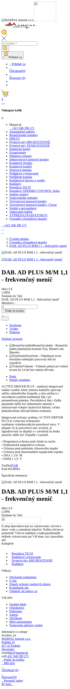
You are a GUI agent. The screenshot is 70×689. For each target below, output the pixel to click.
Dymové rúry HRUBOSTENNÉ (32, 560)
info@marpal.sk (18, 652)
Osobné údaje (17, 604)
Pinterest (14, 332)
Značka (6, 465)
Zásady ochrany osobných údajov (30, 584)
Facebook (15, 325)
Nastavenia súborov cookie (26, 625)
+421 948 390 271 (17, 656)
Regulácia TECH (22, 553)
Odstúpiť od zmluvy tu (23, 591)
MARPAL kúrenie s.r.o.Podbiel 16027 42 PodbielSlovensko (16, 644)
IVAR (14, 465)
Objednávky (16, 607)
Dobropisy (15, 611)
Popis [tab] (12, 376)
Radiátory (18, 564)
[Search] (5, 49)
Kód (5, 469)
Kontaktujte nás (19, 587)
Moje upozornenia (20, 621)
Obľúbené (15, 618)
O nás (13, 580)
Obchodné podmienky (23, 577)
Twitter (13, 328)
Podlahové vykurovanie (26, 557)
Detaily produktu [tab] (19, 379)
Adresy (13, 614)
